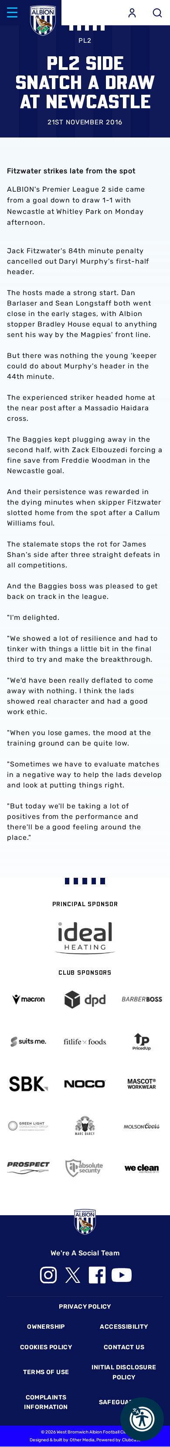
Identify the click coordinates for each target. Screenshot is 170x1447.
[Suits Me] (28, 1042)
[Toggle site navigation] (12, 12)
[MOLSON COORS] (141, 1125)
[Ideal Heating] (85, 938)
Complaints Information (46, 1402)
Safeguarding (124, 1402)
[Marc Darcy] (85, 1125)
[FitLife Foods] (85, 1042)
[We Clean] (141, 1168)
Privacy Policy (85, 1306)
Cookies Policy (46, 1347)
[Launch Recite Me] (142, 1419)
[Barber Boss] (141, 999)
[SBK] (28, 1084)
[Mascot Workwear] (141, 1084)
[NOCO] (85, 1083)
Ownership (46, 1326)
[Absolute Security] (85, 1168)
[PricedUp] (141, 1042)
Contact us (124, 1347)
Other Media (82, 1440)
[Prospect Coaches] (28, 1168)
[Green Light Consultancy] (28, 1126)
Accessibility (124, 1326)
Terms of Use (46, 1372)
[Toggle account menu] (132, 12)
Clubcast (131, 1440)
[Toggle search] (157, 12)
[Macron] (28, 999)
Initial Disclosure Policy (124, 1372)
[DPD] (85, 999)
